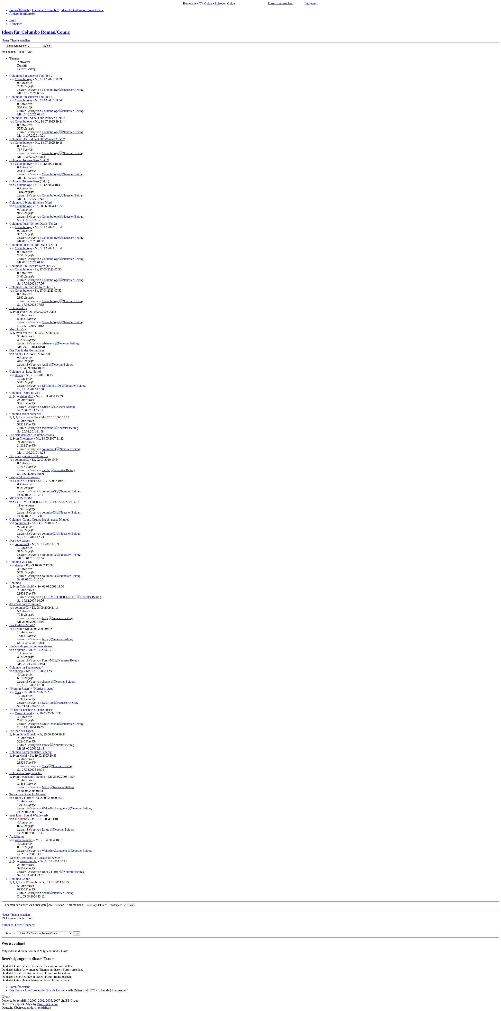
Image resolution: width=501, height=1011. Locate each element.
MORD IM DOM (20, 498)
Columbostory (18, 308)
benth (18, 628)
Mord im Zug (17, 329)
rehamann (48, 343)
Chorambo (26, 438)
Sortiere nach (75, 904)
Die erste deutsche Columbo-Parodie (32, 435)
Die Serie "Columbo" (45, 10)
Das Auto (48, 702)
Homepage (189, 3)
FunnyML (48, 660)
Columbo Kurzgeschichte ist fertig (30, 752)
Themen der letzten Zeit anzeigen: (26, 904)
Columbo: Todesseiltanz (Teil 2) (29, 160)
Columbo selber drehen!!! (25, 413)
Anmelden (15, 23)
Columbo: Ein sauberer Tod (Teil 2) (31, 75)
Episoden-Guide (225, 3)
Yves (22, 311)
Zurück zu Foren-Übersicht (18, 924)
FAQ (12, 20)
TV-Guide (205, 3)
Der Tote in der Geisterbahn (26, 350)
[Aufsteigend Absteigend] (121, 904)
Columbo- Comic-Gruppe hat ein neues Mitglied (39, 519)
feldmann (47, 428)
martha (46, 470)
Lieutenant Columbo (32, 776)
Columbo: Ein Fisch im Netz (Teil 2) (32, 266)
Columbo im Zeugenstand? (26, 667)
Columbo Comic (19, 878)
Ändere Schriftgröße (22, 13)
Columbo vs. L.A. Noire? (25, 371)
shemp (19, 375)
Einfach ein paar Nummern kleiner (30, 646)
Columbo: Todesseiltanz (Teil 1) (29, 181)
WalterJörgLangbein (54, 808)
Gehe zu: (10, 933)
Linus (45, 829)
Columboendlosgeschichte (25, 773)
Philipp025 (26, 396)
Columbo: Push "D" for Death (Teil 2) (33, 223)
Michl (23, 755)
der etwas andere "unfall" (25, 604)
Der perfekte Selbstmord (24, 477)
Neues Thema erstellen (16, 40)
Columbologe (23, 79)
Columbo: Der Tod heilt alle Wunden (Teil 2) (37, 139)
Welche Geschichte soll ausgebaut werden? (36, 857)
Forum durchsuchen (280, 3)
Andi (18, 354)
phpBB (21, 1000)
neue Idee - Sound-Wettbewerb (28, 815)
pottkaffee (32, 417)
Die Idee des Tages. (21, 731)
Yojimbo (20, 649)
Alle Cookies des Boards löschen (44, 990)
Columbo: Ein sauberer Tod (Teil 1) (31, 96)
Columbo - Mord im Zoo (24, 392)
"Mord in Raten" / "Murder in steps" (31, 688)
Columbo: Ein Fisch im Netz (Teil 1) (32, 287)
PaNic (46, 745)
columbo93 (49, 449)
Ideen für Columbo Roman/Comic (82, 10)
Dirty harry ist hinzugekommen (28, 456)
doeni (45, 893)
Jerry (45, 618)
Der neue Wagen (19, 540)
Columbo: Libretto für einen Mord (30, 202)
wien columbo (23, 840)
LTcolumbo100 (51, 385)
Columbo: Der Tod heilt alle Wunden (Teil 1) (37, 118)
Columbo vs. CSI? (20, 561)
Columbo (15, 583)
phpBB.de (44, 1007)
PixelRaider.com (47, 1004)
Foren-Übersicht (19, 10)
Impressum (311, 3)
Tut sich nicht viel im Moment (27, 794)
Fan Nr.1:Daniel (25, 480)
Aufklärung (16, 836)
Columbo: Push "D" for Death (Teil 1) (33, 244)
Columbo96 (27, 586)
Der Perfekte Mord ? (22, 625)
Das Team (15, 990)
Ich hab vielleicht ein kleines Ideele (31, 709)
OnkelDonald (23, 713)
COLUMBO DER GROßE (32, 502)
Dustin (46, 406)
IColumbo (21, 819)
